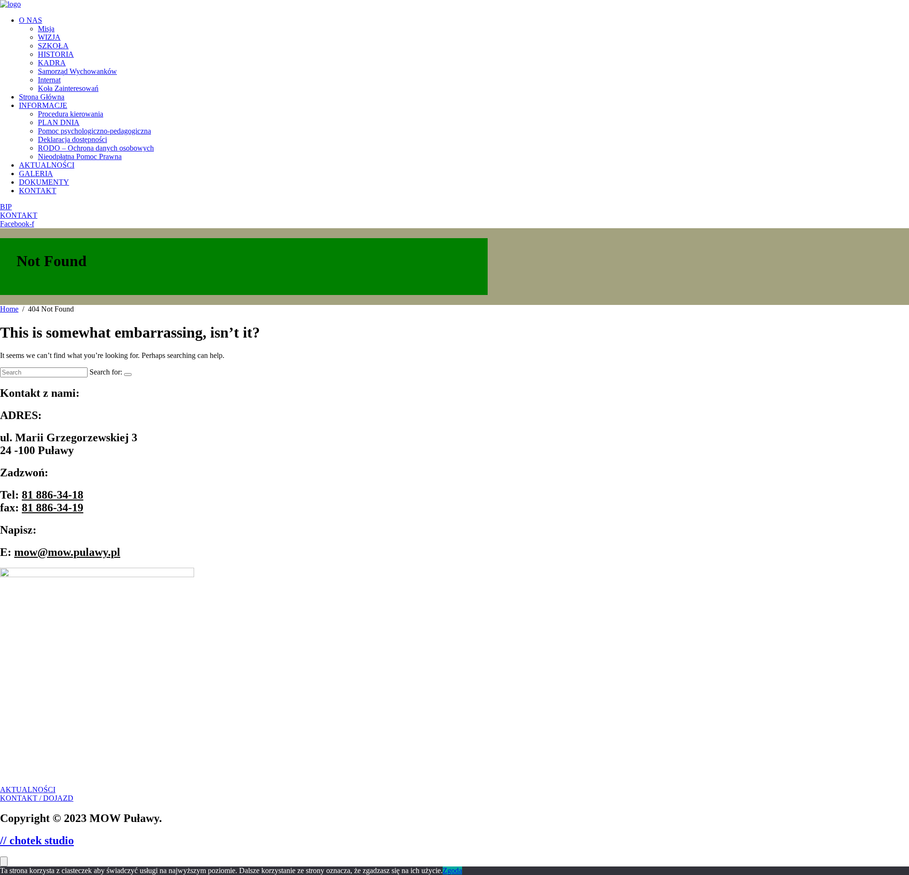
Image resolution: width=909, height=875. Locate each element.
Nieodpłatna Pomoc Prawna (80, 156)
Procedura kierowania (70, 114)
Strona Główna (41, 97)
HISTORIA (56, 54)
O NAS (30, 20)
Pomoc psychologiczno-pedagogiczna (94, 131)
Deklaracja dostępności (72, 139)
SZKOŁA (53, 46)
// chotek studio (37, 840)
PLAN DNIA (59, 122)
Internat (49, 80)
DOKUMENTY (44, 182)
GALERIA (36, 174)
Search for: (105, 372)
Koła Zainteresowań (68, 88)
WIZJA (49, 37)
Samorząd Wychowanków (77, 71)
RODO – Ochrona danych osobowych (96, 148)
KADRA (52, 63)
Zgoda (452, 870)
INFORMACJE (43, 105)
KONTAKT (37, 191)
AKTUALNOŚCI (46, 165)
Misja (46, 29)
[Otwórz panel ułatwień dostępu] (4, 861)
